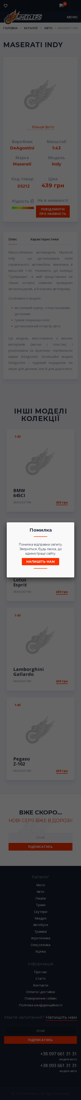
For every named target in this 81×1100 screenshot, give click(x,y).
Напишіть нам (40, 562)
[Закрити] (69, 527)
